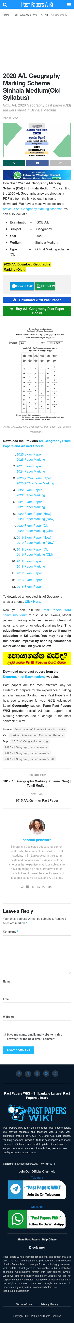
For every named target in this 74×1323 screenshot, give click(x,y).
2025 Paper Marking (31, 459)
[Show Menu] (69, 4)
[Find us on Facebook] (19, 1073)
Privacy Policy (49, 1304)
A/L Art (44, 14)
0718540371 (48, 1163)
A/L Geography (59, 14)
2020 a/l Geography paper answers (27, 753)
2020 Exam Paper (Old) (33, 525)
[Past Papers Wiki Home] (37, 1113)
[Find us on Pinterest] (37, 1073)
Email (6, 999)
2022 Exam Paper (29, 490)
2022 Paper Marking (31, 495)
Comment (11, 931)
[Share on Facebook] (37, 163)
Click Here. (33, 601)
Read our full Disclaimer (16, 1290)
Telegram (37, 1177)
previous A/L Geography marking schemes (32, 208)
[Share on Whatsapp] (14, 163)
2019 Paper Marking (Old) (35, 554)
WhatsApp (37, 1207)
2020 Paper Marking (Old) (35, 530)
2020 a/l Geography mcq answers (26, 747)
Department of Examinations (24, 676)
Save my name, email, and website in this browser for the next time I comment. (34, 1036)
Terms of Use (24, 1304)
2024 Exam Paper (29, 466)
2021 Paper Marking (31, 507)
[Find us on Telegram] (46, 1073)
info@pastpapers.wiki (26, 1163)
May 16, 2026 (11, 117)
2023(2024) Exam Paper (34, 478)
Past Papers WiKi (37, 4)
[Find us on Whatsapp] (55, 1073)
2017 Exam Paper (29, 573)
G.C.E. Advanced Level (25, 14)
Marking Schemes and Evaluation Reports (36, 735)
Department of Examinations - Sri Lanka (40, 729)
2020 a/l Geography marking (30, 741)
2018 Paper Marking (31, 566)
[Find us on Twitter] (28, 1074)
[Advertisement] (37, 43)
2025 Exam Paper (29, 454)
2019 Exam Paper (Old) (33, 549)
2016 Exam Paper (29, 579)
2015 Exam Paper (29, 586)
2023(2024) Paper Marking (35, 483)
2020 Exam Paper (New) (34, 513)
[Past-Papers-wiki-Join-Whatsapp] (37, 174)
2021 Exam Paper (29, 501)
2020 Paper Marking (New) (35, 518)
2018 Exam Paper (29, 561)
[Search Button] (5, 4)
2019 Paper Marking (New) (35, 542)
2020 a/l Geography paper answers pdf (29, 759)
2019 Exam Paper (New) (34, 537)
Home (6, 14)
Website (8, 1017)
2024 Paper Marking (31, 471)
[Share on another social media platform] (60, 163)
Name (6, 981)
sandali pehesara (37, 839)
